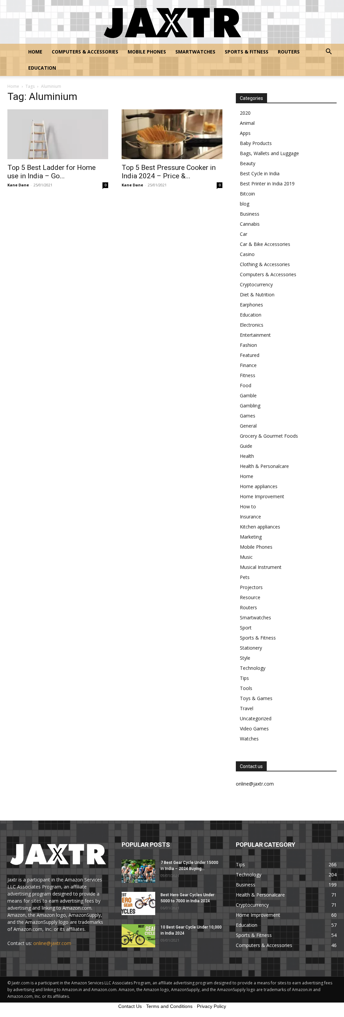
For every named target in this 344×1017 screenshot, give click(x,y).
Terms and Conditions (169, 1006)
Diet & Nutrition (257, 294)
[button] (328, 52)
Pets (245, 577)
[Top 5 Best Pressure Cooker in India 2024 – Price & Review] (172, 134)
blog (244, 204)
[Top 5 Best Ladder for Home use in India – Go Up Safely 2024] (57, 134)
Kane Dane (18, 184)
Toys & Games (256, 698)
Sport (246, 627)
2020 (245, 113)
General (248, 426)
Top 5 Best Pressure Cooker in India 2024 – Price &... (169, 172)
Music (246, 557)
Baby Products (256, 143)
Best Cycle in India (260, 173)
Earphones (251, 304)
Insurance (250, 516)
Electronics (251, 325)
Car (243, 234)
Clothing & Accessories (265, 264)
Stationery (251, 648)
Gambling (250, 405)
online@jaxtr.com (52, 943)
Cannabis (250, 224)
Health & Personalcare (264, 466)
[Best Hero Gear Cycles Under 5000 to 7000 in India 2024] (138, 903)
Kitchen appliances (260, 526)
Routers (289, 51)
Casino (247, 254)
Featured (249, 355)
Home (35, 51)
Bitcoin (247, 193)
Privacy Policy (211, 1006)
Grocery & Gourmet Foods (269, 436)
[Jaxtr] (172, 22)
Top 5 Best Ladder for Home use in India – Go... (51, 172)
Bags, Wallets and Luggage (269, 153)
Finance (248, 365)
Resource (250, 597)
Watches (249, 738)
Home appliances (258, 486)
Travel (246, 708)
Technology (252, 668)
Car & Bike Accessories (265, 244)
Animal (247, 123)
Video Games (254, 728)
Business (249, 214)
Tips (244, 678)
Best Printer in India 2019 (267, 183)
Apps (245, 133)
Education (42, 68)
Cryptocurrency (256, 284)
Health (247, 456)
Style (245, 658)
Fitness (247, 375)
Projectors (251, 587)
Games (247, 415)
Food (245, 385)
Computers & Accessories (85, 51)
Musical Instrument (261, 567)
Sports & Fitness (246, 51)
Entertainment (255, 335)
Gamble (248, 395)
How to (248, 506)
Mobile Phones (147, 51)
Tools (246, 688)
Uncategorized (255, 718)
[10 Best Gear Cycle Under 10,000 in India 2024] (138, 935)
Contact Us (130, 1006)
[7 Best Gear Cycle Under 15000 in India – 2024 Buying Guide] (138, 871)
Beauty (247, 163)
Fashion (248, 345)
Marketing (251, 537)
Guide (246, 446)
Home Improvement (262, 496)
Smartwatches (195, 51)
